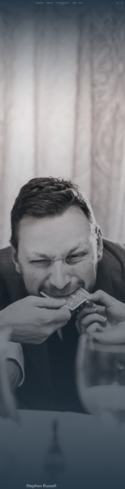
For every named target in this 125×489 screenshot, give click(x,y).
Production (50, 3)
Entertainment (39, 3)
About (80, 3)
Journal (74, 3)
